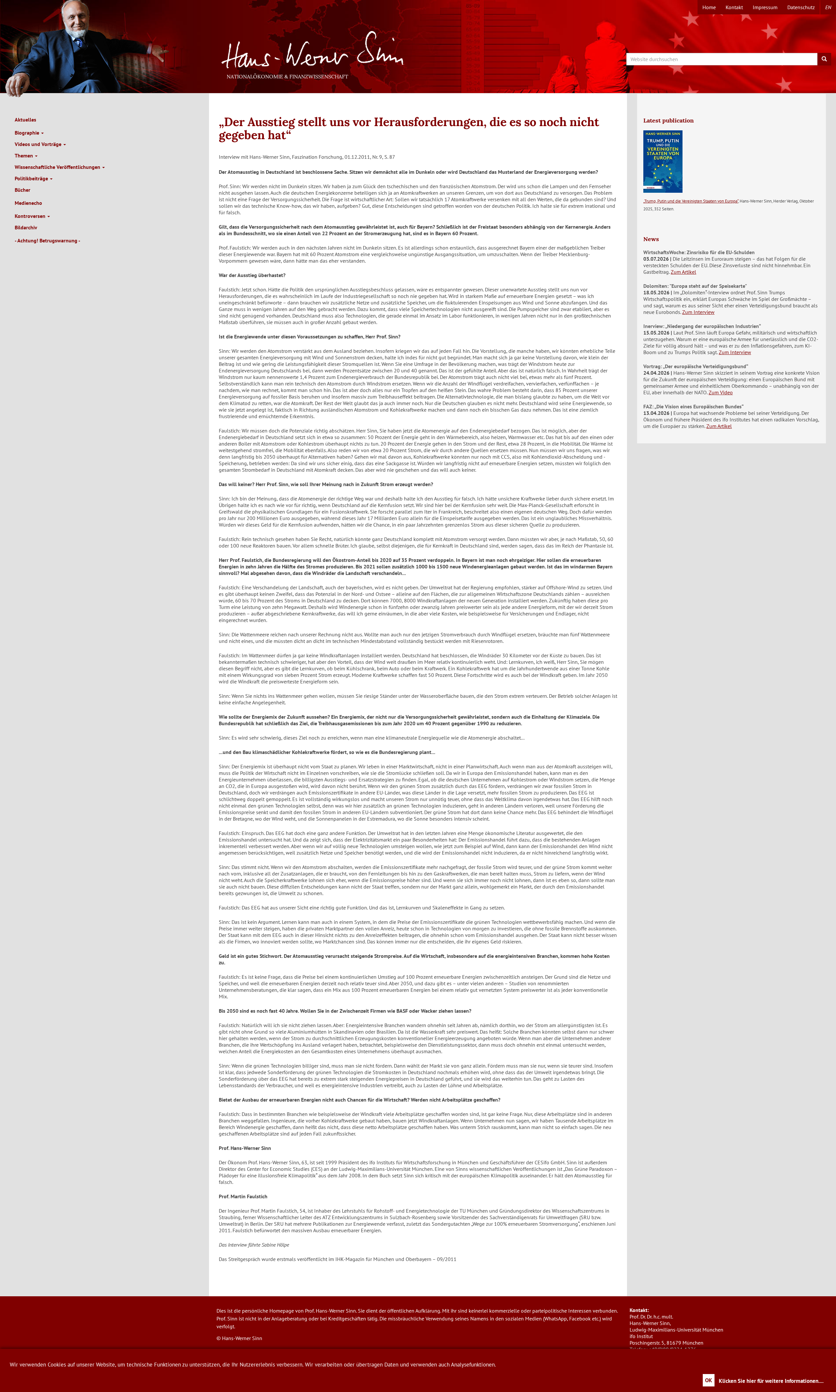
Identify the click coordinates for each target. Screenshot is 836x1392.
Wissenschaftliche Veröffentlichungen (58, 167)
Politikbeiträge (32, 178)
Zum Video (721, 392)
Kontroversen (31, 216)
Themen (24, 155)
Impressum (765, 7)
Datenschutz (801, 7)
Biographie (27, 132)
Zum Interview (698, 312)
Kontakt (734, 7)
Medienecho (28, 203)
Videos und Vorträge (39, 144)
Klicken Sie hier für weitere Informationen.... (771, 1380)
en (828, 7)
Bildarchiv (26, 227)
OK (708, 1380)
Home (709, 7)
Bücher (22, 190)
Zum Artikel (683, 272)
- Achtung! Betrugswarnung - (47, 240)
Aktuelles (25, 119)
